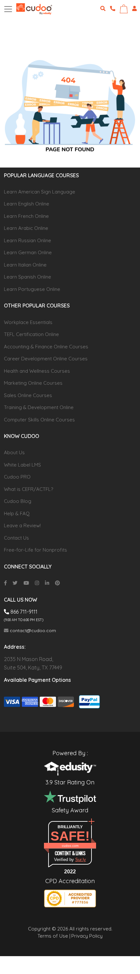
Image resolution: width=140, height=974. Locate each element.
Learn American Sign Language (39, 192)
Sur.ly (80, 859)
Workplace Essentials (28, 322)
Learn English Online (26, 204)
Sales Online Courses (28, 395)
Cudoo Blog (17, 501)
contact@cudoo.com (32, 630)
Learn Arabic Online (26, 228)
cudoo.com (70, 845)
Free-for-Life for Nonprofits (35, 550)
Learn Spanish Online (27, 277)
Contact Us (16, 538)
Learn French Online (26, 216)
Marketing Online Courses (33, 383)
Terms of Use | (53, 936)
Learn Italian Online (25, 265)
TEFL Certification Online (31, 334)
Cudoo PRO (17, 477)
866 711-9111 (23, 611)
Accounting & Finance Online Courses (46, 346)
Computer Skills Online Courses (39, 420)
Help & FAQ (17, 513)
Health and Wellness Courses (37, 371)
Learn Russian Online (27, 240)
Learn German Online (28, 252)
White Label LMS (22, 465)
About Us (14, 452)
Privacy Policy (87, 936)
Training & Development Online (39, 407)
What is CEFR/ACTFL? (28, 489)
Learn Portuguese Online (32, 289)
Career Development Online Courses (46, 359)
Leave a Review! (22, 525)
